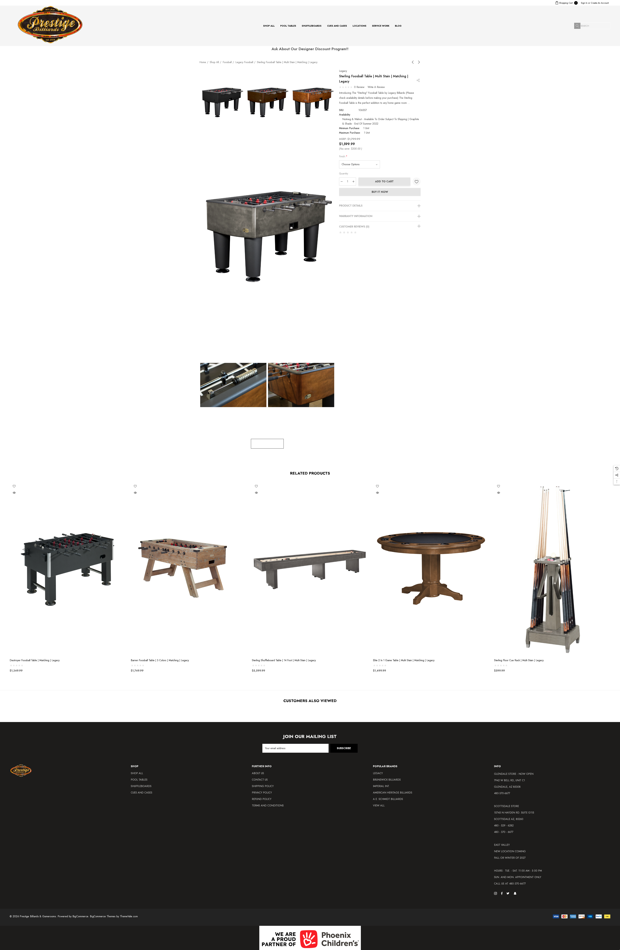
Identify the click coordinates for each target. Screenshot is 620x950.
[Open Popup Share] (418, 80)
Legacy (343, 71)
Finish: (343, 156)
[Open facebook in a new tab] (501, 893)
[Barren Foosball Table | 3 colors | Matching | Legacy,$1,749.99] (189, 569)
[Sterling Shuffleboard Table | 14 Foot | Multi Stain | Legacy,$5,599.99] (310, 569)
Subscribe (344, 748)
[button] (310, 938)
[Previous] (413, 62)
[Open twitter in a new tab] (508, 893)
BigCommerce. (81, 916)
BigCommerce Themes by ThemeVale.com (114, 916)
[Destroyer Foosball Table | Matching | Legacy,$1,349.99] (68, 569)
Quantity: (344, 173)
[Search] (577, 26)
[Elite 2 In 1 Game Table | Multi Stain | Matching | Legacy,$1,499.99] (431, 569)
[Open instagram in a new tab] (496, 893)
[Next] (418, 62)
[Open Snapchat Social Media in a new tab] (515, 893)
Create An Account (600, 3)
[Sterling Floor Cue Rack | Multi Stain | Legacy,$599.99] (552, 569)
